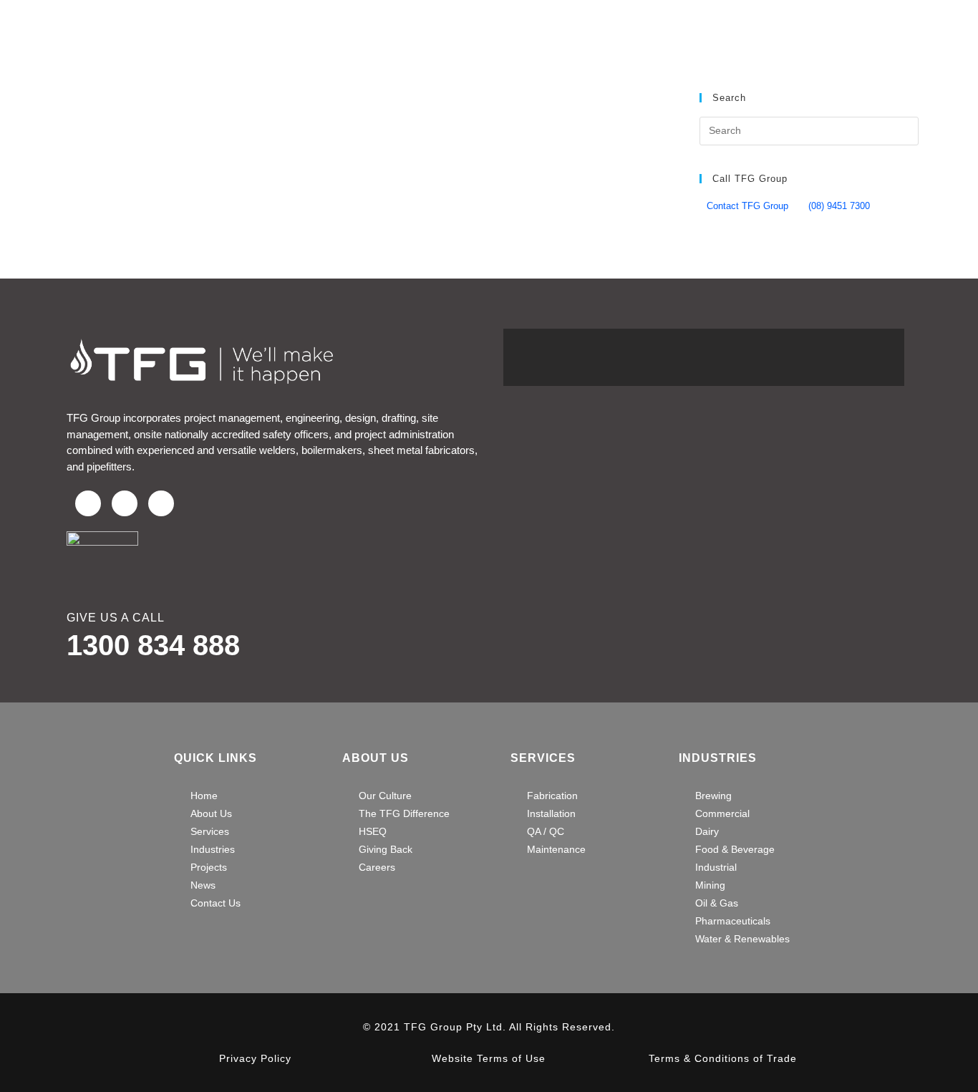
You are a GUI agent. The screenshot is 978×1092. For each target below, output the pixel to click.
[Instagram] (124, 503)
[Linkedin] (161, 503)
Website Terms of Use (489, 1058)
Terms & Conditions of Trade (723, 1058)
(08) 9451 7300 (839, 205)
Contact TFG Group (747, 205)
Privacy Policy (255, 1058)
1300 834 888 (153, 645)
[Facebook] (88, 503)
